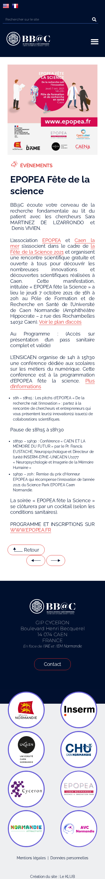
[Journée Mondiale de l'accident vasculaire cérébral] (55, 560)
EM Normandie (69, 646)
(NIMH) (38, 467)
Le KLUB (67, 876)
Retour (31, 550)
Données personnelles (69, 858)
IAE (47, 646)
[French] (15, 6)
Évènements (36, 165)
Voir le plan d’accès (60, 322)
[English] (6, 6)
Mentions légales (31, 858)
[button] (95, 41)
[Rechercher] (94, 19)
